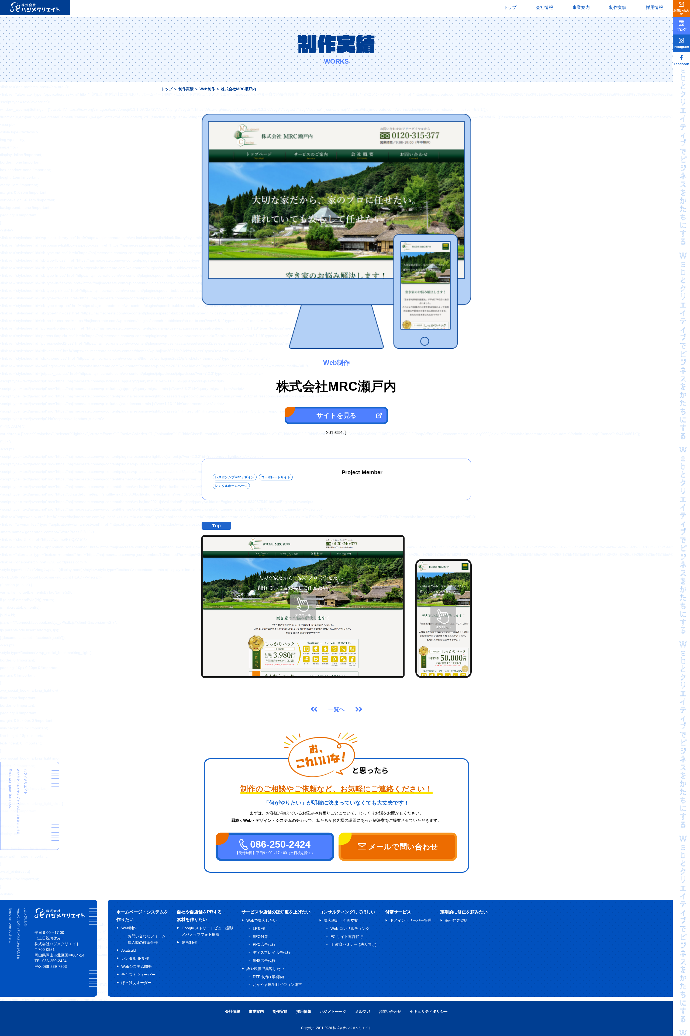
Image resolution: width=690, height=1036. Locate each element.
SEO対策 (260, 936)
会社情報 (544, 7)
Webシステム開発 (136, 966)
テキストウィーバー (138, 974)
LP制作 (259, 928)
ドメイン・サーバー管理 (411, 920)
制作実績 (617, 7)
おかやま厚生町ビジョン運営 (277, 984)
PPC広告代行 (264, 944)
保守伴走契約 (456, 920)
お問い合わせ (390, 1011)
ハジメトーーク (333, 1011)
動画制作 (189, 942)
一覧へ (336, 709)
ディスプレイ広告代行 (272, 952)
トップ (509, 7)
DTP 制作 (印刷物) (268, 977)
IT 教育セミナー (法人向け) (353, 944)
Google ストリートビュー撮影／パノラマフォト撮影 (207, 931)
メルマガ (362, 1011)
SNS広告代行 (264, 960)
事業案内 (581, 7)
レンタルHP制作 (135, 958)
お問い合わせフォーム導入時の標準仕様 (146, 939)
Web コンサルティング (350, 928)
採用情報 (654, 7)
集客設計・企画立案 (341, 920)
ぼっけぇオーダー (136, 982)
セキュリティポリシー (429, 1011)
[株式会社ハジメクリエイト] (59, 916)
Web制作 (207, 89)
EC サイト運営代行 (346, 936)
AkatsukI (128, 950)
